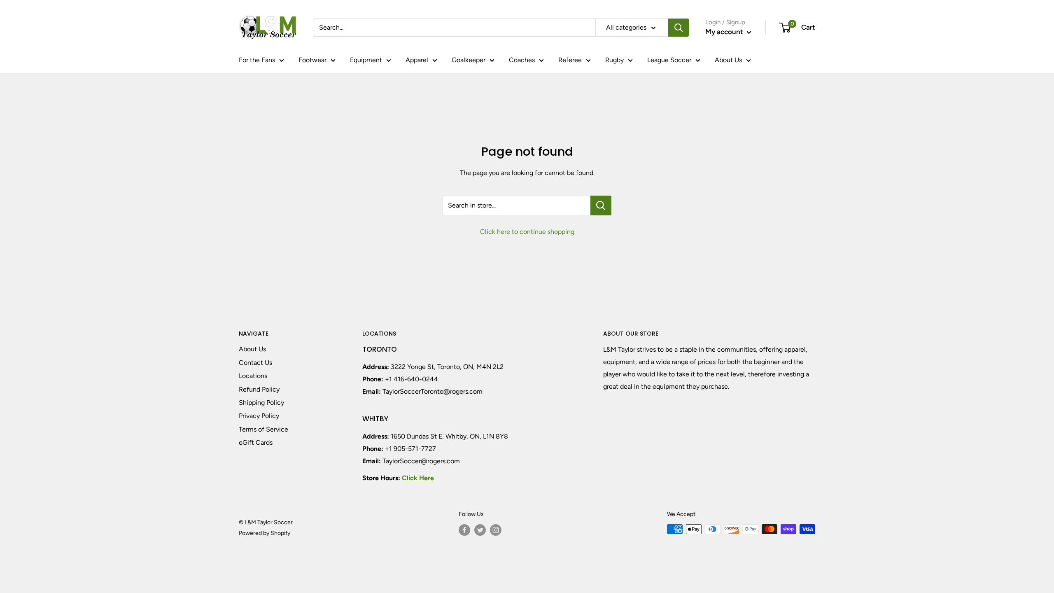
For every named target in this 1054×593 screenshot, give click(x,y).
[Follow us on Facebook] (464, 530)
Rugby (614, 60)
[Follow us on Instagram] (495, 530)
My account (725, 32)
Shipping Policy (261, 402)
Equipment (366, 60)
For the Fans (257, 60)
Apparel (417, 60)
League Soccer (669, 60)
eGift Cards (256, 442)
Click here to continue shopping (527, 232)
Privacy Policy (259, 416)
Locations (253, 376)
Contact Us (255, 363)
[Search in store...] (600, 205)
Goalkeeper (468, 60)
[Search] (678, 28)
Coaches (522, 60)
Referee (570, 60)
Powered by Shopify (264, 533)
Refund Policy (259, 389)
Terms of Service (263, 429)
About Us (728, 60)
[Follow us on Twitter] (480, 530)
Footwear (312, 60)
